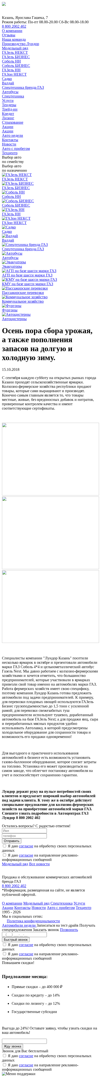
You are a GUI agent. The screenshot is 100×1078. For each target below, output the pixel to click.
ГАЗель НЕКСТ (15, 52)
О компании (12, 31)
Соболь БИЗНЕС (16, 66)
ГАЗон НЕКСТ (14, 74)
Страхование (12, 122)
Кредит (8, 114)
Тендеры (9, 105)
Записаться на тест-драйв (58, 925)
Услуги (8, 100)
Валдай (8, 83)
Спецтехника (13, 96)
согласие (26, 846)
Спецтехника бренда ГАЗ (23, 87)
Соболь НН (11, 61)
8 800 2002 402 (14, 26)
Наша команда (14, 39)
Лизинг (8, 118)
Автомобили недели (19, 925)
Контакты (10, 140)
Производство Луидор (20, 44)
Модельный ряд (15, 48)
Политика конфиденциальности (33, 921)
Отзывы (8, 35)
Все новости (39, 864)
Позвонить (69, 930)
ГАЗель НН (11, 70)
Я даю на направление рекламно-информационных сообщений (40, 857)
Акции (7, 127)
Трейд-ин (9, 109)
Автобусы (10, 92)
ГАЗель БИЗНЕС (16, 57)
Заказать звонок (46, 930)
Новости (9, 144)
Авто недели (12, 135)
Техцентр (9, 153)
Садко (7, 79)
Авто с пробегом (16, 148)
